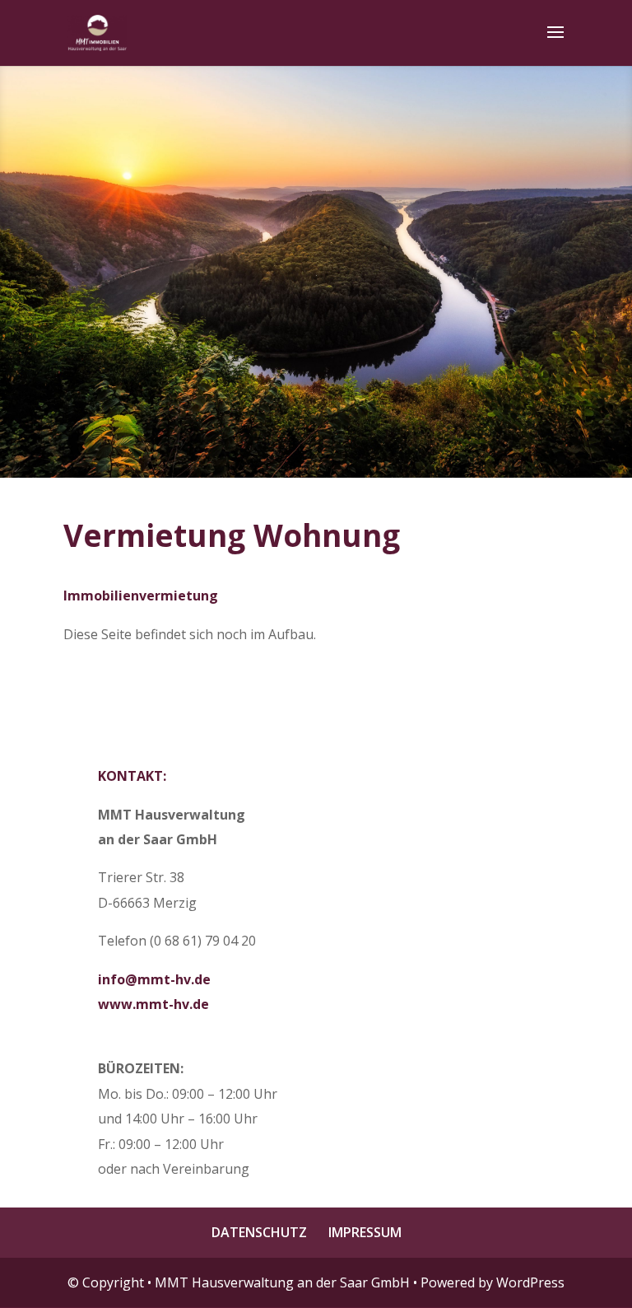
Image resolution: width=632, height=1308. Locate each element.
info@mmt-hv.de (154, 979)
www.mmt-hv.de (153, 1004)
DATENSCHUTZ (259, 1232)
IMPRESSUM (365, 1232)
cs (316, 276)
